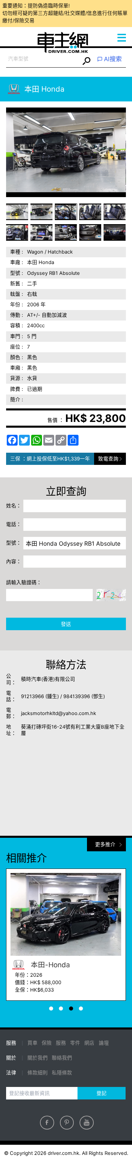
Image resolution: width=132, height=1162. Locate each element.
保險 (47, 1043)
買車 (32, 1043)
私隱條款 (62, 1073)
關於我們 (37, 1058)
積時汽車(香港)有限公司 (48, 679)
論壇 (104, 1043)
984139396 (76, 696)
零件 (75, 1043)
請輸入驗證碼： (24, 582)
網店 (89, 1043)
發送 (66, 624)
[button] (17, 212)
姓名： (13, 506)
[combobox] (43, 59)
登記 (101, 1093)
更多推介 (105, 844)
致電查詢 (108, 459)
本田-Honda (59, 965)
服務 (61, 1043)
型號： (13, 543)
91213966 (32, 696)
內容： (13, 562)
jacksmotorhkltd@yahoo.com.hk (58, 713)
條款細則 (37, 1073)
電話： (13, 524)
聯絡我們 (62, 1058)
